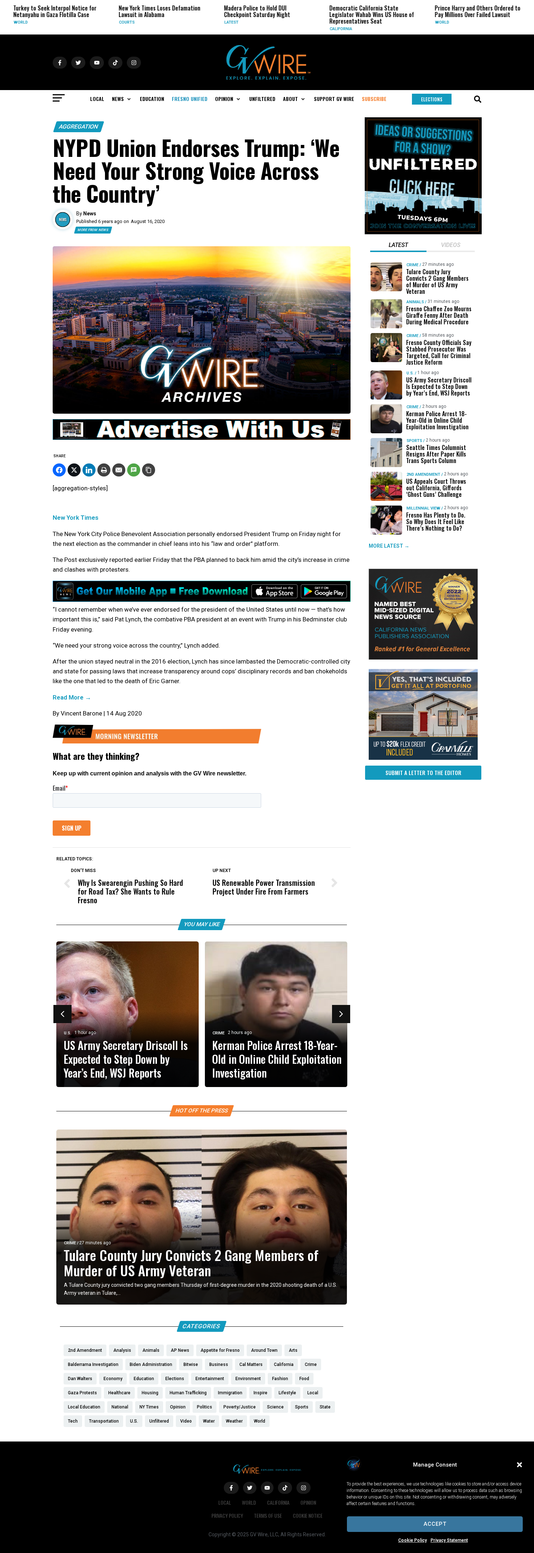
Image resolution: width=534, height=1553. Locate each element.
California (273, 29)
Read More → (72, 697)
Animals (415, 302)
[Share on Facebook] (59, 470)
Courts (59, 22)
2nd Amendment (423, 474)
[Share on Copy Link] (148, 470)
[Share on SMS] (133, 470)
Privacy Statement (449, 1540)
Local (224, 1502)
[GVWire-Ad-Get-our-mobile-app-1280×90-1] (202, 599)
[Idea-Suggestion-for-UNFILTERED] (423, 232)
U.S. (67, 1033)
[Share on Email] (118, 470)
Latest (164, 22)
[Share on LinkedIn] (89, 470)
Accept (435, 1524)
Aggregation (78, 126)
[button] (519, 1464)
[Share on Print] (103, 470)
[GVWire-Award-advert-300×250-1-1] (423, 658)
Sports (414, 440)
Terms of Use (268, 1515)
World (374, 22)
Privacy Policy (227, 1515)
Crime (479, 29)
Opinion (308, 1502)
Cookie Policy (412, 1540)
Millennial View (423, 508)
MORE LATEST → (389, 546)
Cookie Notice (308, 1515)
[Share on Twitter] (74, 470)
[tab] (398, 246)
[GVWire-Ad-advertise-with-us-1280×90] (202, 438)
